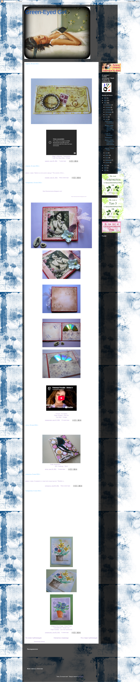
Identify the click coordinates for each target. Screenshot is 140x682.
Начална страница (61, 638)
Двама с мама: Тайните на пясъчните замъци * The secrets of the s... (57, 170)
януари (107, 162)
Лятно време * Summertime (38, 67)
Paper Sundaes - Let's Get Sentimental (61, 629)
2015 (105, 98)
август (107, 114)
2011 (105, 103)
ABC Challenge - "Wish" (61, 466)
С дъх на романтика (34, 186)
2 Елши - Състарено (61, 413)
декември (108, 105)
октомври (108, 109)
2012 (105, 100)
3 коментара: (62, 469)
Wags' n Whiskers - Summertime (61, 156)
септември (108, 112)
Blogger (81, 676)
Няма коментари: (64, 177)
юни (106, 119)
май (106, 153)
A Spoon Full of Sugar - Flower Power (61, 626)
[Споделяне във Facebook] (75, 161)
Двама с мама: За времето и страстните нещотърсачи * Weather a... (57, 478)
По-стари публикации (89, 638)
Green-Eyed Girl (45, 12)
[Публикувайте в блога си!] (72, 161)
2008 (105, 170)
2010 (105, 165)
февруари (108, 160)
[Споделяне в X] (74, 161)
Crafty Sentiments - (55, 464)
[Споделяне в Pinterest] (77, 161)
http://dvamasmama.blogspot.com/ (52, 191)
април (107, 155)
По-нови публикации (33, 638)
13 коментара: (65, 420)
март (107, 157)
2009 (105, 168)
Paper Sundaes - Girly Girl (61, 415)
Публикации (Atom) (39, 641)
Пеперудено (31, 429)
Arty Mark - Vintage (61, 417)
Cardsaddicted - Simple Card (61, 627)
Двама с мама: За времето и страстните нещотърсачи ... (109, 143)
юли (106, 117)
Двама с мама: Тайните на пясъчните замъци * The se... (109, 128)
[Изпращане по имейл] (70, 161)
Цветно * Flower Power (35, 494)
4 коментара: (65, 632)
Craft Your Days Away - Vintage (61, 158)
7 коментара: (63, 161)
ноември (108, 107)
